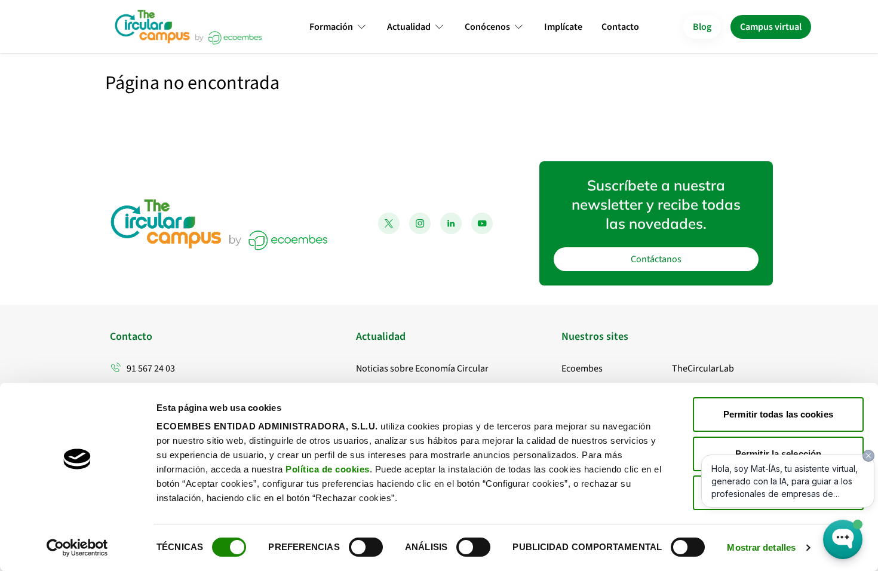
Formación (331, 26)
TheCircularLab (703, 368)
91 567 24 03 (151, 368)
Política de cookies (327, 469)
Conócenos (487, 26)
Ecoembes (582, 368)
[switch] (366, 547)
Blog (702, 26)
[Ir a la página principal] (188, 26)
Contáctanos (656, 259)
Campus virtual (771, 26)
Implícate (563, 26)
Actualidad (409, 26)
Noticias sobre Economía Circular (422, 368)
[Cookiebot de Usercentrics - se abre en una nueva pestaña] (77, 548)
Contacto (620, 26)
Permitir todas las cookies (778, 414)
